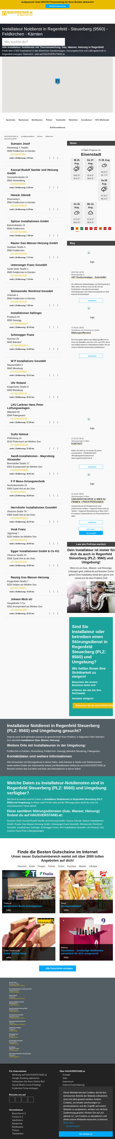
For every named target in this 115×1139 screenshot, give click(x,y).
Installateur (84, 117)
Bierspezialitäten (70, 891)
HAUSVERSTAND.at (11, 134)
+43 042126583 (17, 491)
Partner (66, 1079)
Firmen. (14, 1129)
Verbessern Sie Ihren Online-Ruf (27, 1066)
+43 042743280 (17, 588)
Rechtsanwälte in (77, 269)
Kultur (32, 851)
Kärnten (40, 134)
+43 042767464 (17, 152)
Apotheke (14, 117)
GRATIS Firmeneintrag (91, 3)
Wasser (82, 851)
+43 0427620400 (18, 252)
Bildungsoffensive (80, 326)
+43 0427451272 (18, 539)
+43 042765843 (17, 181)
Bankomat (25, 117)
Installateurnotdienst (27, 134)
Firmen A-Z (17, 1101)
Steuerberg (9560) (10, 136)
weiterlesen (92, 294)
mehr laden (90, 523)
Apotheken (17, 1105)
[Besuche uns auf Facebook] (12, 1084)
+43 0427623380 (18, 230)
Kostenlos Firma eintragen (25, 1073)
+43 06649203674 (18, 344)
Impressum (68, 1066)
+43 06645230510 (18, 517)
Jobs (65, 1063)
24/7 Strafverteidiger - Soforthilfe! (87, 271)
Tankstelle (60, 117)
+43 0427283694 (18, 370)
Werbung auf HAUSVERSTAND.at (28, 1059)
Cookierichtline (70, 1073)
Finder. (23, 1129)
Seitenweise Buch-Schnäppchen (21, 891)
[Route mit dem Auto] (48, 155)
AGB (65, 1076)
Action (61, 851)
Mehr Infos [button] (68, 1122)
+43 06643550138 (18, 444)
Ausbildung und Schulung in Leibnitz (85, 324)
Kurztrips (71, 851)
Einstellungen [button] (73, 1126)
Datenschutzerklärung (73, 1069)
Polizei (50, 117)
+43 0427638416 (18, 203)
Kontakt (66, 1059)
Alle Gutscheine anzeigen (59, 953)
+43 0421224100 (18, 561)
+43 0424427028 (18, 417)
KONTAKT (76, 437)
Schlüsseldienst (57, 125)
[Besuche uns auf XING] (31, 1084)
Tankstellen (17, 1118)
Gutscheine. (35, 1129)
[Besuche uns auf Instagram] (18, 1084)
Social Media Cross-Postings (26, 1069)
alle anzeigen (91, 527)
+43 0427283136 (18, 392)
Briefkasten (39, 117)
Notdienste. (50, 1129)
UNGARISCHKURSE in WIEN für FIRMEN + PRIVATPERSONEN (87, 494)
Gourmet (22, 851)
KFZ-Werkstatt (99, 117)
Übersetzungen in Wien (80, 435)
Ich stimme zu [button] (85, 1134)
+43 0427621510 (18, 300)
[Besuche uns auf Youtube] (24, 1084)
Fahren (51, 851)
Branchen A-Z (19, 1098)
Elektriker (72, 117)
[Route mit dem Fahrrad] (56, 155)
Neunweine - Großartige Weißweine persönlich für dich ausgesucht (80, 937)
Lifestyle (93, 851)
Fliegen (41, 851)
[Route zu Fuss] (59, 155)
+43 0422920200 (18, 610)
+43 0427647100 (18, 273)
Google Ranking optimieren (25, 1063)
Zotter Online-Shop (14, 938)
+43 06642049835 (18, 469)
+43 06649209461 (18, 322)
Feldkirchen (50, 134)
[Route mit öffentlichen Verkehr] (52, 155)
